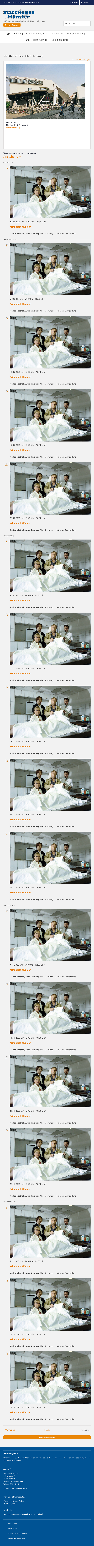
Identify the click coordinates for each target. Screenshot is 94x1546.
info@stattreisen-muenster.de (29, 2)
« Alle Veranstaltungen (80, 59)
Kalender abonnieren (47, 1437)
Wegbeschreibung (13, 127)
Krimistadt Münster (20, 226)
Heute (47, 1429)
